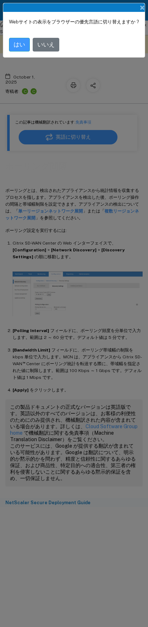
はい (19, 44)
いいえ (46, 44)
